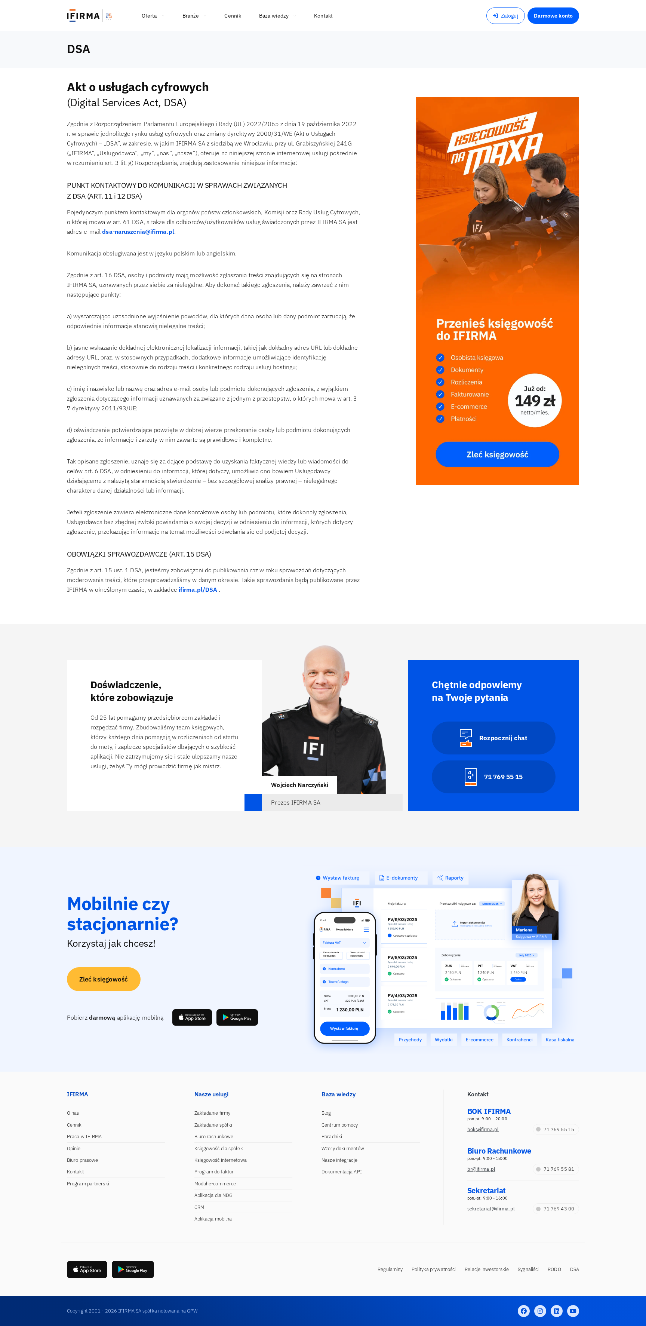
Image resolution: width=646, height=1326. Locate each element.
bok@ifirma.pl (483, 1129)
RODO (554, 1269)
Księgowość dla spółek (218, 1148)
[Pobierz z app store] (192, 1017)
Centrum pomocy (340, 1125)
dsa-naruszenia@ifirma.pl (138, 231)
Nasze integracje (339, 1160)
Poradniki (332, 1136)
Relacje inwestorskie (487, 1269)
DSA (574, 1269)
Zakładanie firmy (212, 1113)
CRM (199, 1207)
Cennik (74, 1125)
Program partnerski (88, 1183)
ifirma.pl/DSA (198, 589)
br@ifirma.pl (481, 1169)
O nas (73, 1113)
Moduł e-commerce (215, 1183)
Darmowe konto (553, 15)
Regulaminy (390, 1269)
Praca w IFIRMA (84, 1136)
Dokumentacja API (342, 1172)
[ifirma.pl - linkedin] (557, 1311)
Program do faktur (214, 1172)
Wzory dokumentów (343, 1148)
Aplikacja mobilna (213, 1219)
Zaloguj (510, 15)
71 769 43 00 (559, 1209)
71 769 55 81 (559, 1169)
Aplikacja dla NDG (213, 1195)
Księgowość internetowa (220, 1160)
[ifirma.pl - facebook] (524, 1311)
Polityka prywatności (434, 1269)
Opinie (74, 1148)
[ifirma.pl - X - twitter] (540, 1311)
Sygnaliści (528, 1269)
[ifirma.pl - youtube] (573, 1311)
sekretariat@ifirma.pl (491, 1209)
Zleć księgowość (103, 979)
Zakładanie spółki (213, 1125)
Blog (326, 1113)
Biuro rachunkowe (214, 1136)
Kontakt (75, 1172)
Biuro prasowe (82, 1160)
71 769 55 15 (559, 1129)
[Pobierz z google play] (237, 1017)
